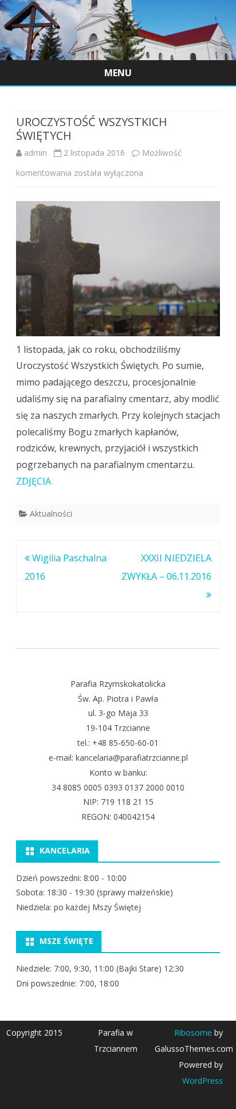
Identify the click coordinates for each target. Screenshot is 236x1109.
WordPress (202, 1080)
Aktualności (51, 513)
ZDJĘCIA (33, 481)
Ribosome (193, 1032)
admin (35, 152)
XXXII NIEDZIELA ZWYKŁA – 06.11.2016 (166, 567)
